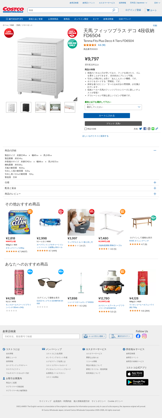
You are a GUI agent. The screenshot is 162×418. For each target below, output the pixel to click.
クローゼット (27, 25)
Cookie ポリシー (115, 401)
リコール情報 (91, 361)
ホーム (5, 25)
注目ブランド (125, 19)
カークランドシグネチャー (16, 365)
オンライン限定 (81, 19)
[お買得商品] (58, 19)
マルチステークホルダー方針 (17, 373)
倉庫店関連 (108, 19)
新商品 (67, 19)
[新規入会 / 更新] (43, 19)
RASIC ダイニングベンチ (139, 241)
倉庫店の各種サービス (135, 361)
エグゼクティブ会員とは (56, 361)
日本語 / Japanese (137, 3)
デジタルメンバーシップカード (58, 369)
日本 (156, 3)
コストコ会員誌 (52, 377)
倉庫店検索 (9, 331)
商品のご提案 (11, 383)
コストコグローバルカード (56, 365)
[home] (14, 10)
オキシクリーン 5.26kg (15, 248)
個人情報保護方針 (82, 401)
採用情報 (9, 361)
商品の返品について (94, 365)
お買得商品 (53, 19)
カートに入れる (107, 115)
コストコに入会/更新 (54, 353)
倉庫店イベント (132, 357)
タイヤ (96, 19)
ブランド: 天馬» (113, 123)
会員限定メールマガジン (56, 373)
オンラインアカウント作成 (56, 357)
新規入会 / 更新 (36, 19)
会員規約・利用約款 (62, 401)
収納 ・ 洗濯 (15, 25)
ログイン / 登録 (133, 9)
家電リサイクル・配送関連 (96, 369)
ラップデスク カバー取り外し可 (80, 242)
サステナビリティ (13, 369)
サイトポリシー (99, 401)
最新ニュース (11, 357)
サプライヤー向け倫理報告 (16, 390)
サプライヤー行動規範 (15, 386)
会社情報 (9, 353)
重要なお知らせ (92, 357)
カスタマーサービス (96, 349)
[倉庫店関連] (113, 19)
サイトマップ (45, 401)
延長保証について (93, 373)
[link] (140, 128)
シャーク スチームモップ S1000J (81, 302)
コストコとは (13, 349)
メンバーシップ (54, 349)
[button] (115, 10)
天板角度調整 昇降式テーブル (110, 245)
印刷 (155, 25)
